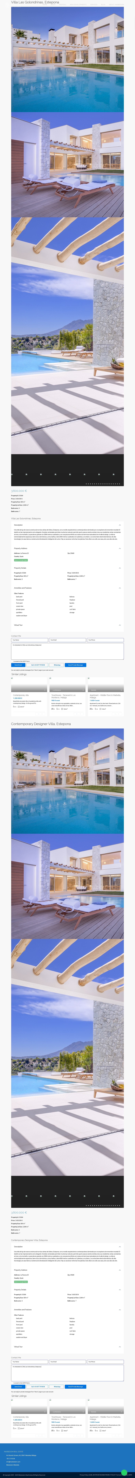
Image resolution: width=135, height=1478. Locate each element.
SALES (53, 5)
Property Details (20, 568)
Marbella (93, 690)
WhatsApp (57, 665)
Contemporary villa (21, 695)
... (36, 703)
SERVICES (93, 5)
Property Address (20, 548)
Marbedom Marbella (12, 1465)
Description (18, 525)
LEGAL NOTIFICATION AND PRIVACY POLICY (102, 1475)
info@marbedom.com (13, 1462)
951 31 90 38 (10, 1458)
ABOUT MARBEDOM (116, 5)
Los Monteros (57, 690)
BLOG (103, 5)
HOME (44, 5)
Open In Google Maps (21, 560)
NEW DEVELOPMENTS (78, 5)
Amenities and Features (23, 588)
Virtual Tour (18, 625)
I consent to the (21, 661)
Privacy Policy (84, 1475)
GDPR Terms (26, 661)
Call (38, 665)
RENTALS (62, 5)
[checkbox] (12, 661)
